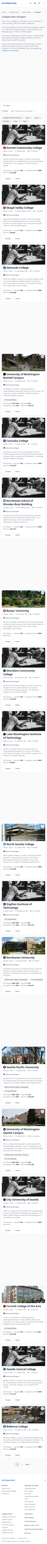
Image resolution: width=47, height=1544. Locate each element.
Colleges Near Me (7, 1530)
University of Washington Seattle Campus (17, 36)
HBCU (27, 1499)
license (42, 369)
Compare (8, 179)
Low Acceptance (30, 1509)
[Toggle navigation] (43, 3)
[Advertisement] (23, 76)
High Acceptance (30, 1504)
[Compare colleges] (35, 3)
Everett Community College (27, 27)
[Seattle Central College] (23, 1356)
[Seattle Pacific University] (23, 1055)
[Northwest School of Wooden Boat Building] (23, 488)
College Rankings (30, 1488)
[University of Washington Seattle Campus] (23, 1117)
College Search (6, 1522)
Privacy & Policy (22, 1538)
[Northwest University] (23, 945)
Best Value (28, 1494)
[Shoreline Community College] (23, 658)
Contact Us (5, 1494)
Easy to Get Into (30, 1507)
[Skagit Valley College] (23, 195)
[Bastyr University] (23, 599)
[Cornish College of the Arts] (23, 1294)
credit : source (37, 369)
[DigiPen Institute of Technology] (23, 891)
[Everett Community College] (23, 135)
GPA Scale (27, 1533)
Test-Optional (29, 1502)
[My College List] (39, 3)
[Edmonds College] (23, 255)
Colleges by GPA (7, 1519)
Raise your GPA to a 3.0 (31, 1525)
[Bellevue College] (23, 1414)
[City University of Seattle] (23, 1186)
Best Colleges (29, 1491)
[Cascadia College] (23, 428)
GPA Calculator (29, 1518)
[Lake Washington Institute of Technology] (23, 721)
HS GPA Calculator (30, 1521)
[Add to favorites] (42, 127)
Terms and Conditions (8, 1538)
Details (17, 179)
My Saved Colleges (8, 1525)
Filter (8, 105)
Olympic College (19, 38)
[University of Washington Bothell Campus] (23, 362)
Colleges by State (7, 1533)
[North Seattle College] (23, 832)
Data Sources (6, 1488)
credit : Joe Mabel (36, 1124)
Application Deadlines (32, 1496)
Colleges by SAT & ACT (9, 1517)
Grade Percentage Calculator (33, 1529)
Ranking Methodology (9, 1491)
